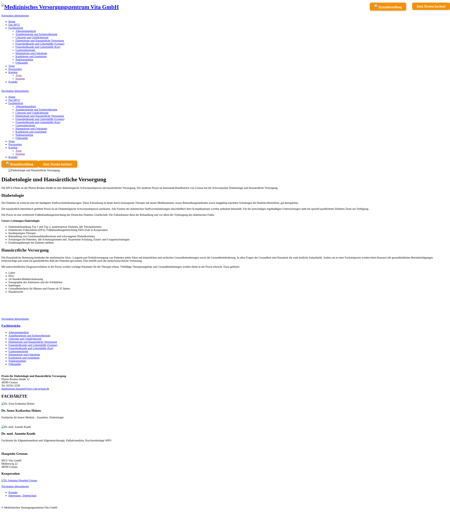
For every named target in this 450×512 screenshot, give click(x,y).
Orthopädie (21, 62)
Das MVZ (14, 24)
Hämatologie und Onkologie (31, 53)
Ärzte (18, 75)
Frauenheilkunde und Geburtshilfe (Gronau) (39, 43)
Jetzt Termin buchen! (431, 6)
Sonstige (20, 78)
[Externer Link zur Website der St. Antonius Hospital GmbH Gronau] (19, 480)
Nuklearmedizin (24, 59)
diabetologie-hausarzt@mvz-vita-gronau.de (25, 388)
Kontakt (12, 81)
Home (11, 21)
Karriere (13, 72)
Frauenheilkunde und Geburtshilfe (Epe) (37, 46)
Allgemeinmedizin (25, 31)
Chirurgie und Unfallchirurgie (32, 37)
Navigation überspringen (15, 15)
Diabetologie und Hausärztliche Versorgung (39, 40)
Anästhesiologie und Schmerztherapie (36, 34)
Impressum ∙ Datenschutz (22, 495)
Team (11, 65)
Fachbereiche (15, 27)
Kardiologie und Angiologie (31, 56)
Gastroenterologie (25, 50)
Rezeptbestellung (390, 7)
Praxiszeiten (15, 69)
